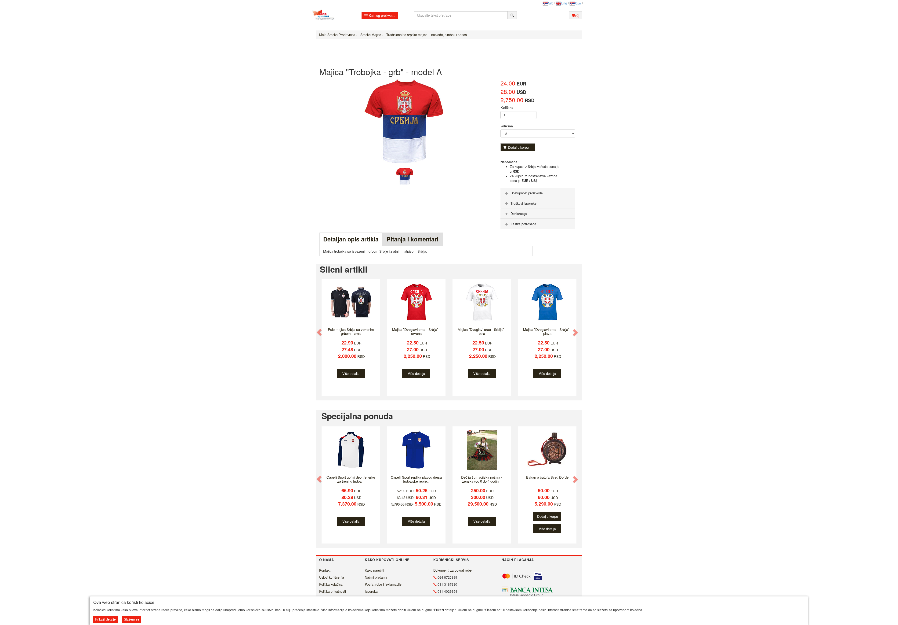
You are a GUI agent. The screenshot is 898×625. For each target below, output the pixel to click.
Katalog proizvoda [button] (382, 15)
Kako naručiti (374, 570)
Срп (578, 3)
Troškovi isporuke (523, 203)
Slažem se (131, 619)
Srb (550, 3)
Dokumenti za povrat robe (452, 570)
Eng (564, 3)
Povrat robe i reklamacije (383, 584)
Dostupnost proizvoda (527, 193)
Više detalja (350, 373)
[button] (320, 332)
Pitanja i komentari (412, 239)
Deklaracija (519, 213)
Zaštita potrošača (523, 224)
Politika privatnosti (332, 591)
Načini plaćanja (376, 577)
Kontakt (324, 570)
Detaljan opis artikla (351, 239)
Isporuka (371, 591)
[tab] (537, 193)
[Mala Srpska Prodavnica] (322, 15)
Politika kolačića (331, 584)
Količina (507, 107)
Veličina (506, 126)
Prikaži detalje (105, 619)
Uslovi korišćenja (331, 577)
